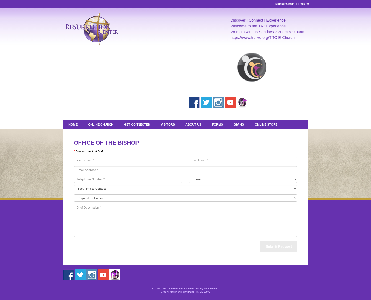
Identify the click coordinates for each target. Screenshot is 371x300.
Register (303, 3)
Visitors (168, 124)
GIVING (239, 124)
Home (73, 124)
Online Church (100, 124)
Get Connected (137, 124)
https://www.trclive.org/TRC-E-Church (258, 37)
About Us (193, 124)
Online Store (266, 124)
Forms (217, 124)
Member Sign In (284, 3)
